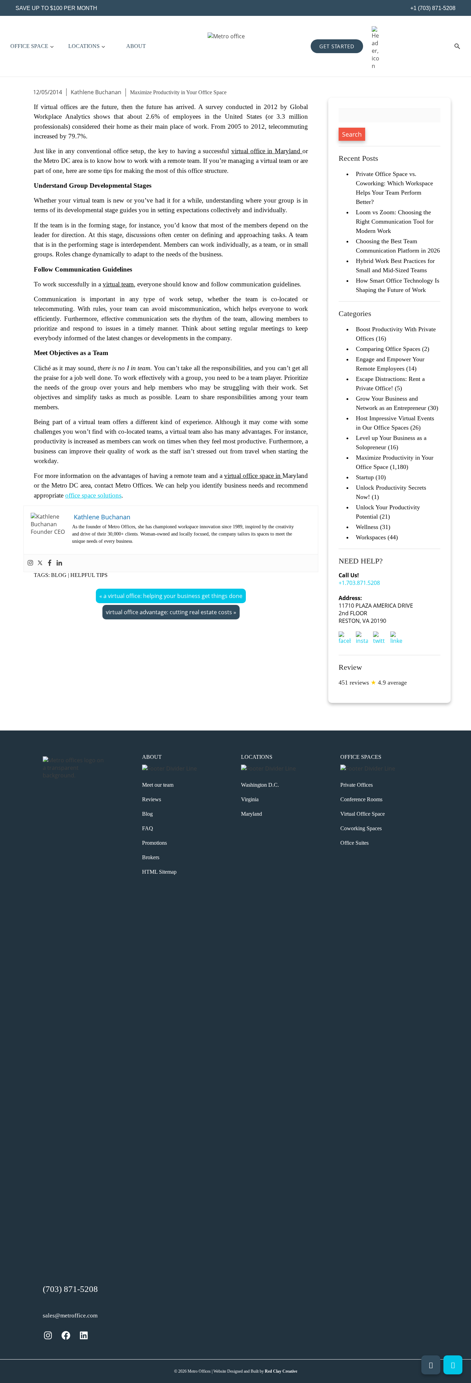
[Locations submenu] (103, 46)
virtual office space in (253, 475)
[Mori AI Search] (457, 46)
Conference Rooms (361, 799)
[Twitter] (40, 563)
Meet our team (157, 785)
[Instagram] (30, 563)
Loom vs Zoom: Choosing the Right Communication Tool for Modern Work (394, 221)
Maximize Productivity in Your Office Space (178, 92)
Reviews (151, 799)
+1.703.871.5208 (359, 583)
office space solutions (93, 495)
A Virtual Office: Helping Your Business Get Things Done (172, 596)
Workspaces (371, 537)
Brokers (150, 857)
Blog (59, 575)
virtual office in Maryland (266, 151)
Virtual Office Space (362, 814)
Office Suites (354, 843)
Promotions (154, 843)
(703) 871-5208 (70, 1289)
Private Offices (356, 785)
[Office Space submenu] (52, 46)
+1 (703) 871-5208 (432, 8)
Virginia (250, 799)
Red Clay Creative (281, 1371)
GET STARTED (336, 46)
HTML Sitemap (159, 872)
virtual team (118, 284)
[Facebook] (50, 563)
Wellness (367, 526)
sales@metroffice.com (70, 1315)
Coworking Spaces (361, 828)
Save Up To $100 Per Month (56, 8)
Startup (365, 477)
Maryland (251, 814)
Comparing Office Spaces (388, 348)
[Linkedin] (59, 563)
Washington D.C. (260, 785)
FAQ (147, 828)
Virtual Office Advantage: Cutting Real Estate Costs (169, 612)
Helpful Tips (89, 575)
